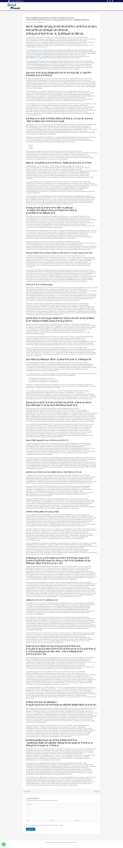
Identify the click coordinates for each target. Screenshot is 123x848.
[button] (4, 844)
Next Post (97, 791)
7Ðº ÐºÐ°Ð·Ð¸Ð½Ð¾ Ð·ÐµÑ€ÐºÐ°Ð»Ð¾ (42, 53)
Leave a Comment (30, 22)
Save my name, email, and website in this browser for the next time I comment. (45, 825)
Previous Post (27, 791)
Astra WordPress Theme (72, 842)
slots (36, 22)
